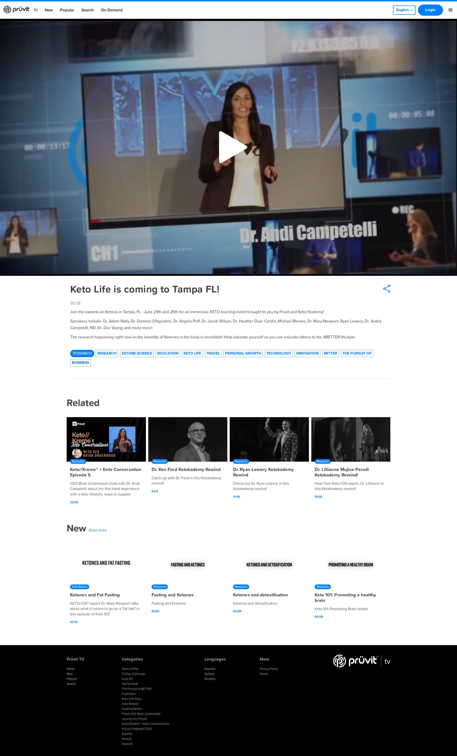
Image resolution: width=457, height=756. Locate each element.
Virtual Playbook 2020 (137, 729)
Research (82, 353)
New (49, 10)
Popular (67, 10)
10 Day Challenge (133, 674)
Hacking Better (132, 709)
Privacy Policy (269, 669)
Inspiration (129, 694)
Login (430, 9)
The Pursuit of (357, 353)
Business (80, 363)
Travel (213, 353)
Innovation (307, 353)
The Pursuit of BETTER (136, 689)
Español (127, 734)
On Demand (112, 10)
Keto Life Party (131, 699)
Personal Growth (243, 353)
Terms (264, 674)
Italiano (127, 739)
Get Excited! (130, 684)
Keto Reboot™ (131, 704)
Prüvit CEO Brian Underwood (141, 714)
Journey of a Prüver (134, 719)
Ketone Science (137, 353)
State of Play (130, 669)
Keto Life (192, 353)
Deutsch (127, 744)
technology (278, 353)
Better (330, 353)
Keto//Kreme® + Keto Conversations (145, 724)
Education (167, 353)
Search (87, 10)
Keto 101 (127, 679)
